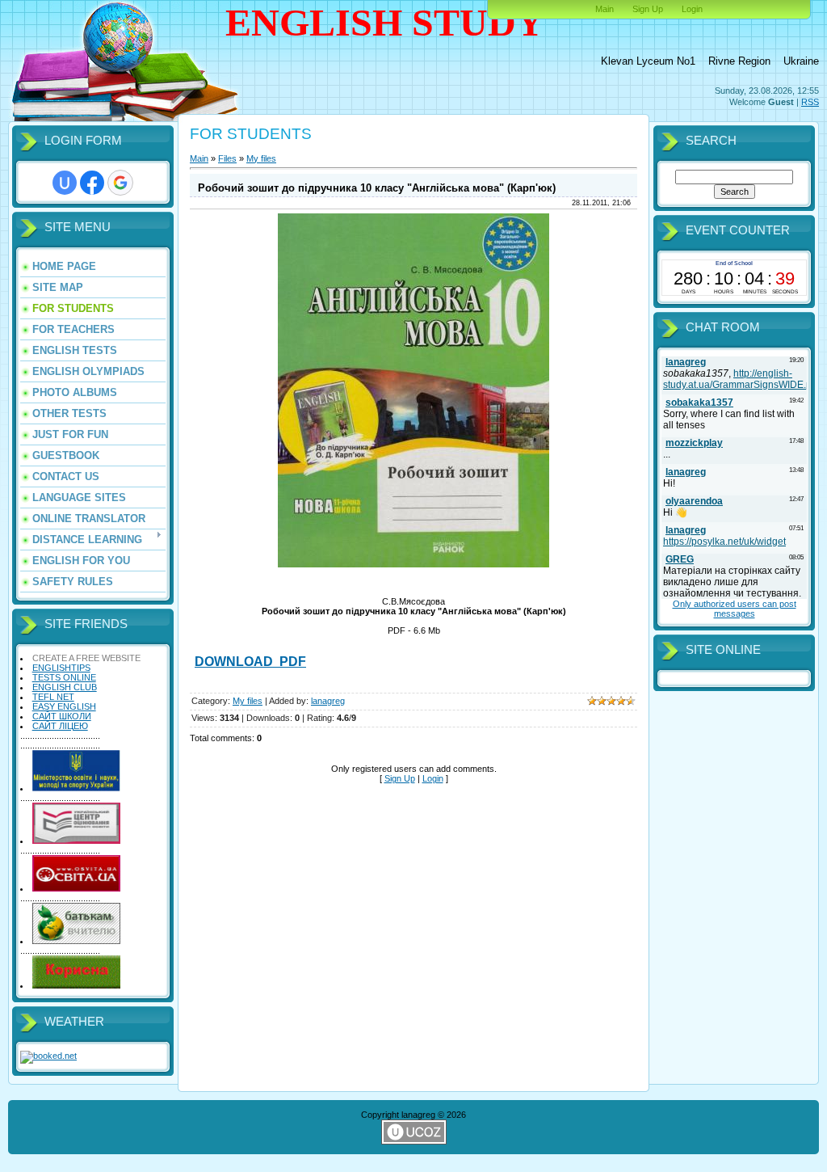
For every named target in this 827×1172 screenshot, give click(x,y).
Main (604, 9)
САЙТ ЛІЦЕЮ (60, 726)
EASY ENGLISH (64, 706)
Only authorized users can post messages (734, 608)
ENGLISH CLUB (64, 687)
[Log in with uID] (64, 183)
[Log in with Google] (120, 183)
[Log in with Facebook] (92, 183)
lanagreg (328, 701)
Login (692, 9)
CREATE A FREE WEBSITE (86, 658)
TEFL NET (53, 697)
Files (227, 158)
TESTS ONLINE (64, 677)
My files (261, 158)
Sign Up (647, 9)
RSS (810, 102)
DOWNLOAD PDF (250, 661)
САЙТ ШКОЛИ (61, 716)
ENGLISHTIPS (61, 667)
